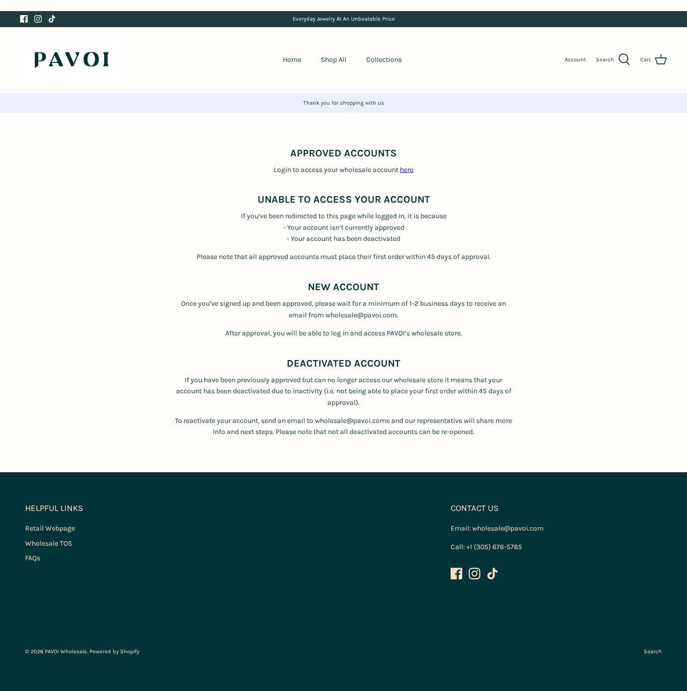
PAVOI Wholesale (66, 651)
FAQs (32, 558)
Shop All (334, 59)
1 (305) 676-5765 (496, 547)
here (406, 169)
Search (653, 651)
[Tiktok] (52, 19)
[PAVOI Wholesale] (71, 59)
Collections (384, 59)
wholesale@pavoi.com (508, 528)
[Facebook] (24, 19)
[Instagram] (38, 19)
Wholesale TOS (48, 543)
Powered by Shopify (114, 651)
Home (292, 59)
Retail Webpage (50, 528)
